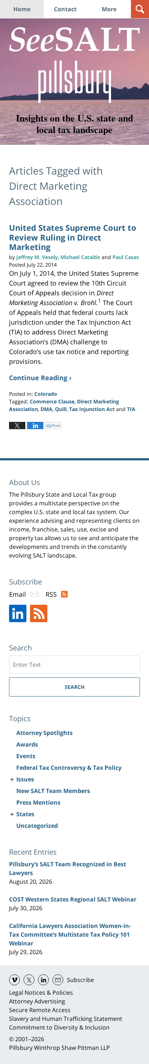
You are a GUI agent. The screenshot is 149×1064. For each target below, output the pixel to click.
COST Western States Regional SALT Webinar (72, 899)
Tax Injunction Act (92, 409)
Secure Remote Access (40, 1010)
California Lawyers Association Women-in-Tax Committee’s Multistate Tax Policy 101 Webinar (70, 934)
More (109, 9)
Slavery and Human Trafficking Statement (65, 1019)
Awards (27, 744)
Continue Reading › (40, 377)
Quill (61, 409)
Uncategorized (37, 826)
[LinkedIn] (17, 613)
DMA (46, 409)
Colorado (45, 393)
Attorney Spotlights (44, 733)
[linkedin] (43, 979)
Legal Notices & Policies (41, 993)
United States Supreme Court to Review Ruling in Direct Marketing (72, 237)
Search (75, 686)
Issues (25, 779)
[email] (57, 979)
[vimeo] (14, 979)
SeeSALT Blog (74, 39)
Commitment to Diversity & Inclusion (59, 1027)
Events (25, 756)
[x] (29, 979)
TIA (131, 409)
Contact (65, 9)
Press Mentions (38, 802)
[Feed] (38, 613)
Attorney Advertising (37, 1001)
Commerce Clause (52, 401)
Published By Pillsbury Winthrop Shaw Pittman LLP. (74, 82)
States (25, 814)
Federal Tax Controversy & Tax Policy (69, 768)
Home (21, 9)
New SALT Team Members (53, 791)
